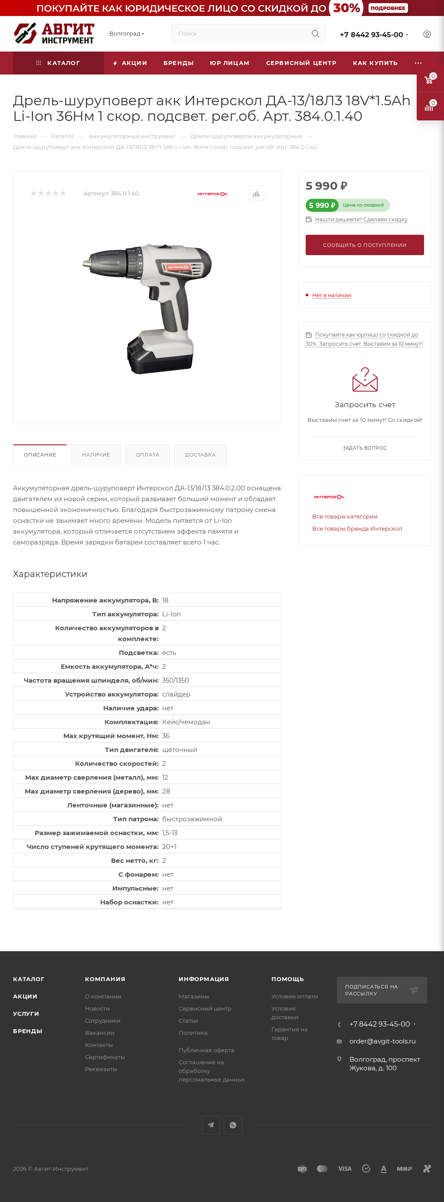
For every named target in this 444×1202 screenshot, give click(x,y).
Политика (193, 1032)
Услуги (26, 1013)
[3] (48, 193)
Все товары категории (345, 516)
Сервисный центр (205, 1008)
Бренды (27, 1030)
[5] (62, 193)
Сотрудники (103, 1020)
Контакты (99, 1044)
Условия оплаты (294, 996)
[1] (33, 193)
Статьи (188, 1020)
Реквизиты (101, 1069)
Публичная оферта (207, 1049)
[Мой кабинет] (427, 35)
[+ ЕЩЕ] (418, 63)
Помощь (287, 978)
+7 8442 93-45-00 (371, 35)
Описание (40, 455)
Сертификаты (105, 1056)
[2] (40, 193)
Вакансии (99, 1032)
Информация (204, 978)
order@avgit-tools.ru (382, 1041)
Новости (97, 1008)
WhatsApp (233, 1125)
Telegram (211, 1125)
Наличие (96, 455)
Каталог (29, 978)
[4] (55, 193)
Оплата (148, 455)
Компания (105, 978)
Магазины (194, 996)
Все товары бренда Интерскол (357, 528)
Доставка (200, 455)
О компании (103, 996)
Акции (25, 996)
